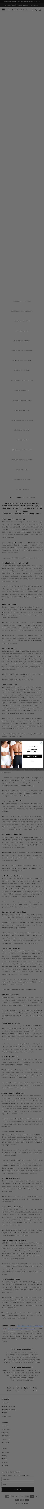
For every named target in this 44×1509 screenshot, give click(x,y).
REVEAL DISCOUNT (32, 756)
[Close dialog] (41, 743)
